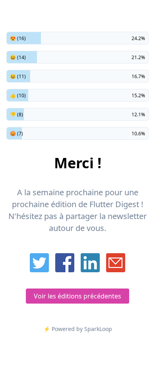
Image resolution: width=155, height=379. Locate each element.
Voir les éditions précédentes (77, 296)
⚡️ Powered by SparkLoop (77, 329)
